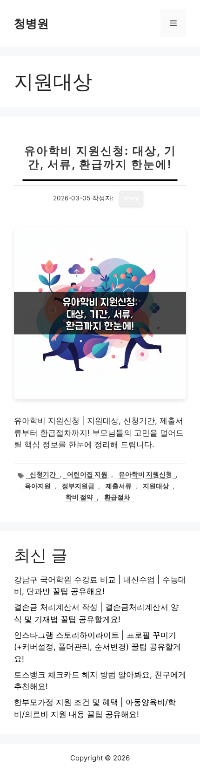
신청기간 (43, 474)
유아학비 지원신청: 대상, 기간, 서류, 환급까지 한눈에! (100, 157)
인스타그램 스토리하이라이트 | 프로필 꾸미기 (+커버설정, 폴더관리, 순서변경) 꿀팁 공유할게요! (97, 647)
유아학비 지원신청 (145, 474)
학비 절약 (79, 497)
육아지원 (38, 486)
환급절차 (117, 497)
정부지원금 (78, 486)
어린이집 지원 (87, 474)
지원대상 (156, 486)
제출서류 (119, 486)
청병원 (31, 23)
